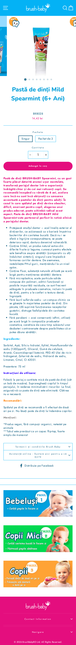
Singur (25, 139)
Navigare (38, 632)
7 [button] (48, 80)
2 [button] (30, 80)
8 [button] (51, 80)
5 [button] (41, 80)
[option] (38, 46)
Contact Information (38, 619)
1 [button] (25, 79)
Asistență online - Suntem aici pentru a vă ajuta (37, 455)
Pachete (38, 132)
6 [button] (44, 80)
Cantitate (38, 147)
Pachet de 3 (45, 139)
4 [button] (37, 80)
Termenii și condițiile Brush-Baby (38, 446)
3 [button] (33, 80)
